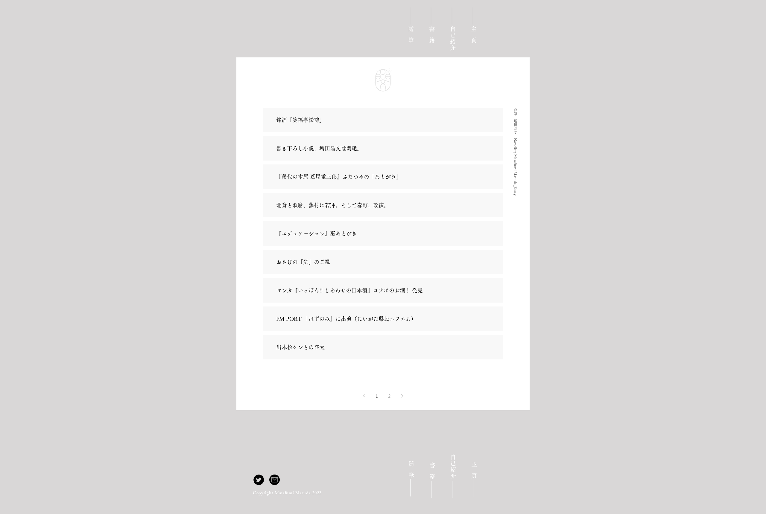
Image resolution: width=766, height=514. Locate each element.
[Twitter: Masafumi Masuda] (258, 480)
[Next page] (401, 396)
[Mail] (274, 480)
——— (432, 16)
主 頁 (474, 34)
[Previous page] (364, 396)
